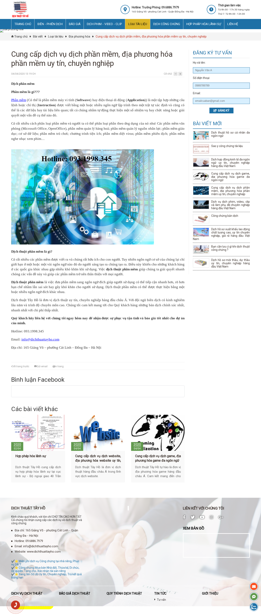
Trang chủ (21, 36)
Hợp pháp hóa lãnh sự (30, 456)
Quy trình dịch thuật (124, 593)
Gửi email (42, 366)
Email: (18, 546)
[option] (38, 449)
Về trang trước (21, 366)
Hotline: (20, 541)
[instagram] (211, 517)
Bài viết (38, 36)
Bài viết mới (207, 123)
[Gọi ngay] (15, 605)
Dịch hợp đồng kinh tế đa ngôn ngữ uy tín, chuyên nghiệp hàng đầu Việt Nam (230, 163)
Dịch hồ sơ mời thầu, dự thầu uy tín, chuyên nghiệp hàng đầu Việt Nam (230, 263)
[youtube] (202, 517)
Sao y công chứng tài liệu (227, 146)
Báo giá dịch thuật (74, 593)
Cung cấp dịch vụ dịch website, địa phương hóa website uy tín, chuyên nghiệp (98, 460)
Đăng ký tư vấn (212, 53)
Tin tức (160, 593)
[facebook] (184, 517)
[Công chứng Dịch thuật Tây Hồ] (20, 17)
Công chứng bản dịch (224, 215)
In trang (59, 366)
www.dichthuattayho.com (44, 551)
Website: (20, 551)
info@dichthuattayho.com (40, 546)
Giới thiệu (210, 593)
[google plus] (220, 517)
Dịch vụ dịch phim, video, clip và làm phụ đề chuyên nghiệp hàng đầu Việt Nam (230, 205)
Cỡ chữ (168, 73)
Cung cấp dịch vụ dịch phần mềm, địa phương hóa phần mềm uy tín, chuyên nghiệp (151, 36)
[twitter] (193, 517)
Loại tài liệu (55, 36)
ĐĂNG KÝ (223, 110)
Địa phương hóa (79, 36)
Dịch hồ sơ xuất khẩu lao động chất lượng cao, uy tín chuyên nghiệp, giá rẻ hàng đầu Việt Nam (221, 234)
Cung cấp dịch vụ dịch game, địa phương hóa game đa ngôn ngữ (230, 177)
